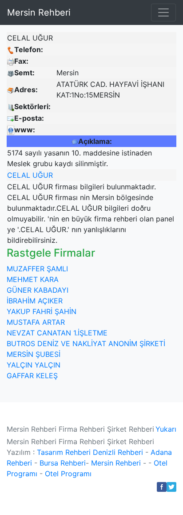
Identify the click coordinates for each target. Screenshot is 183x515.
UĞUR (42, 175)
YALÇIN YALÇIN (33, 364)
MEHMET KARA (33, 279)
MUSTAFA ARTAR (36, 322)
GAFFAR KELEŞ (32, 375)
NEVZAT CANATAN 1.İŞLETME (57, 332)
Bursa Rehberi (63, 462)
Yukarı (165, 429)
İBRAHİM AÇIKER (35, 300)
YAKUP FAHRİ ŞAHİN (41, 311)
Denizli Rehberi (118, 452)
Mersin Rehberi (39, 12)
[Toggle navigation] (163, 12)
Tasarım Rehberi (64, 452)
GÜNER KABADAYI (37, 290)
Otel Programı (68, 473)
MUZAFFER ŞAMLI (37, 268)
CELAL (18, 175)
